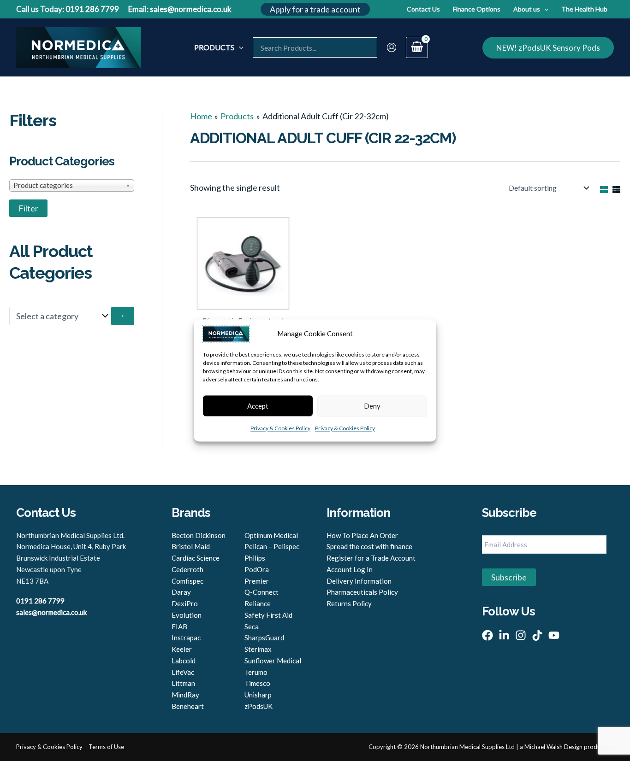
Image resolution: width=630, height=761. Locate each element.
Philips (254, 558)
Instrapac (186, 637)
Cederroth (187, 569)
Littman (183, 683)
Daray (181, 592)
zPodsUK (258, 706)
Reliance (257, 603)
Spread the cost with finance (369, 546)
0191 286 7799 (92, 9)
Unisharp (258, 695)
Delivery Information (359, 581)
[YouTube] (553, 635)
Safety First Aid (268, 615)
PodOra (256, 569)
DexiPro (185, 603)
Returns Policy (349, 603)
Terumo (255, 672)
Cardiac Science (196, 558)
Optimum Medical (271, 535)
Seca (251, 626)
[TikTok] (537, 635)
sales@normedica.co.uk (191, 9)
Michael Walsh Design (553, 746)
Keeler (182, 649)
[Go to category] (122, 316)
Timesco (257, 683)
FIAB (179, 626)
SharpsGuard (264, 637)
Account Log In (350, 569)
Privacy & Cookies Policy (280, 428)
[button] (315, 9)
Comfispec (187, 581)
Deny (372, 406)
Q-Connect (261, 592)
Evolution (187, 615)
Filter (28, 208)
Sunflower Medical (272, 660)
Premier (256, 581)
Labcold (184, 660)
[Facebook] (487, 635)
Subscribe (509, 577)
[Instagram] (520, 635)
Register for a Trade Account (371, 558)
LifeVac (183, 672)
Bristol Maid (191, 546)
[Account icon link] (391, 47)
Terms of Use (106, 746)
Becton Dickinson (199, 535)
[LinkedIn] (504, 635)
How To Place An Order (362, 535)
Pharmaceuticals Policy (362, 592)
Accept (257, 406)
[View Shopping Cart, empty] (417, 48)
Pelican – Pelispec (271, 546)
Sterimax (258, 649)
